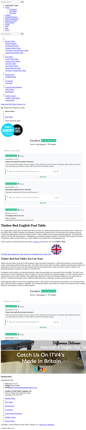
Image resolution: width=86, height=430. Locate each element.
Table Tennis (9, 89)
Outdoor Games (10, 417)
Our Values (13, 11)
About (7, 7)
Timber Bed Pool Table (13, 68)
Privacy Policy (10, 421)
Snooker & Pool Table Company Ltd (13, 104)
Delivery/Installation (11, 19)
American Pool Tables (12, 61)
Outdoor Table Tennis (12, 98)
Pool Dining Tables (11, 66)
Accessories (9, 410)
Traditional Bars (10, 77)
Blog (6, 28)
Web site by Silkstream (46, 424)
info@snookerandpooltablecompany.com (23, 387)
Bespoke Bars (9, 406)
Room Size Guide (11, 21)
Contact (7, 15)
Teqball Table (9, 100)
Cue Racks (9, 83)
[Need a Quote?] (12, 136)
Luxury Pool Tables (11, 59)
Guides (7, 24)
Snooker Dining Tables (13, 48)
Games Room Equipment (13, 413)
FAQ (6, 26)
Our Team (12, 13)
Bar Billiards (9, 92)
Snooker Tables (10, 398)
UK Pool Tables (10, 64)
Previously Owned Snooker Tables (16, 50)
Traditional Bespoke (12, 46)
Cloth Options (9, 22)
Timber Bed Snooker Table (14, 53)
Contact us (36, 242)
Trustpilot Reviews (11, 17)
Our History (13, 9)
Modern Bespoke (11, 43)
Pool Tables (9, 117)
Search (7, 30)
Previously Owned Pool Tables (15, 70)
